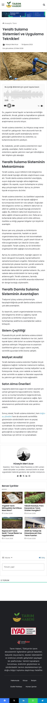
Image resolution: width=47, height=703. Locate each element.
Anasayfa (7, 23)
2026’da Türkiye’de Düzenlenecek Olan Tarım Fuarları (32, 533)
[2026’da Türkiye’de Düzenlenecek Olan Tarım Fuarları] (34, 523)
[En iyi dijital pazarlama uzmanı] (23, 14)
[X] (23, 476)
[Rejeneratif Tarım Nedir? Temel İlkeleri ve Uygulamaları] (12, 523)
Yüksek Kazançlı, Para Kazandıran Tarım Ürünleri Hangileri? (34, 508)
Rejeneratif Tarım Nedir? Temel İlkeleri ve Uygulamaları (12, 533)
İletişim (33, 680)
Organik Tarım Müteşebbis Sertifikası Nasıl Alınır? (12, 508)
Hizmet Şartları (31, 687)
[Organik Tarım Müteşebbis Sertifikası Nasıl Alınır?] (12, 497)
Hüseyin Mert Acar (12, 44)
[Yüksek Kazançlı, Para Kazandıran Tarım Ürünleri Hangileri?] (34, 497)
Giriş (43, 558)
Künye (25, 680)
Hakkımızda (15, 680)
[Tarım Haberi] (13, 5)
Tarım (15, 23)
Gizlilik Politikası (16, 687)
